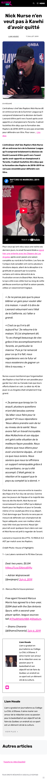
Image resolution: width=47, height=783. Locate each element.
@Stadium (35, 618)
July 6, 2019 (25, 579)
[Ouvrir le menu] (43, 777)
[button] (34, 3)
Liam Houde (13, 36)
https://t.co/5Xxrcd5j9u (18, 567)
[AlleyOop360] (6, 3)
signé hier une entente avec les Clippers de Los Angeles (23, 253)
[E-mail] (7, 688)
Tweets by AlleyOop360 (14, 762)
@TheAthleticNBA (19, 618)
